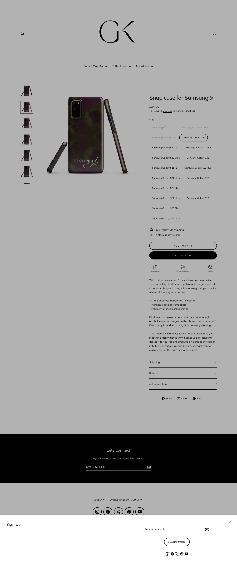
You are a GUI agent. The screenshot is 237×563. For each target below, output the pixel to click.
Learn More (177, 542)
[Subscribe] (206, 529)
